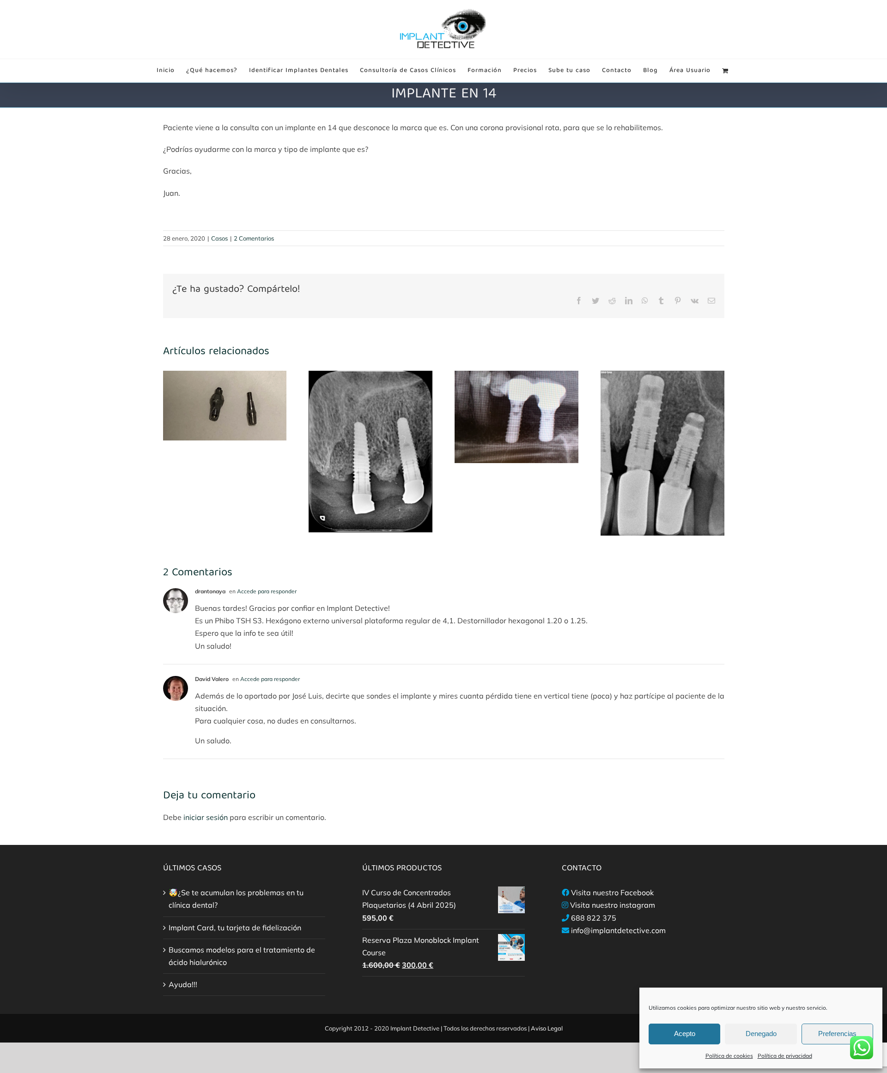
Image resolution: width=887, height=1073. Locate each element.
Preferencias (837, 1033)
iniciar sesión (206, 817)
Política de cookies (729, 1055)
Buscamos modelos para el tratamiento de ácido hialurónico (242, 956)
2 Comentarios (254, 238)
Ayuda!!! (183, 984)
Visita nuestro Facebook (612, 892)
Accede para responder (267, 591)
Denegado (761, 1033)
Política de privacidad (785, 1055)
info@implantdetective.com (618, 930)
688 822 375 (593, 917)
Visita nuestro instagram (612, 905)
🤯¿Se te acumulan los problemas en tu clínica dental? (236, 899)
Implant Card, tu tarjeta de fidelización (235, 927)
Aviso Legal (547, 1028)
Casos (219, 238)
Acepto (684, 1033)
